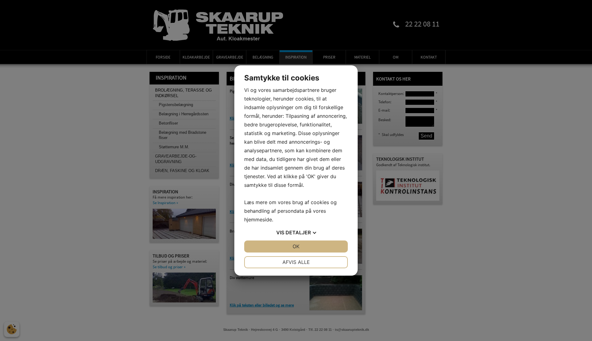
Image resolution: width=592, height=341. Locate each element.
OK (296, 246)
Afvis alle (296, 262)
